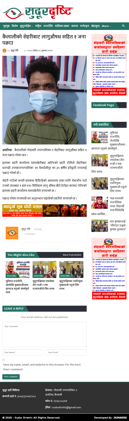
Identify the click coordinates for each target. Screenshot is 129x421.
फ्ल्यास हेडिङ (11, 276)
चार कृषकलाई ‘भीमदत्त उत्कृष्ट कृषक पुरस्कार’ (118, 225)
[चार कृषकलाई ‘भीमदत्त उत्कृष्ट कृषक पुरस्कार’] (99, 226)
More (105, 26)
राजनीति (48, 26)
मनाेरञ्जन (84, 26)
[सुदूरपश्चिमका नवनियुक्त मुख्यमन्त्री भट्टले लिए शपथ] (71, 269)
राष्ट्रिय (38, 26)
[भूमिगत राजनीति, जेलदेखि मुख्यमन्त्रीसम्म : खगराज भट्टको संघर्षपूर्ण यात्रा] (18, 269)
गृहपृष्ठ (6, 26)
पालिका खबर (62, 26)
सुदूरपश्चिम (25, 26)
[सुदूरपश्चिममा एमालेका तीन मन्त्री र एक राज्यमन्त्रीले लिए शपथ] (45, 269)
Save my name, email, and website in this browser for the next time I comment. (42, 367)
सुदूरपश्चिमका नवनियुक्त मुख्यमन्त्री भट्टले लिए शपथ (118, 185)
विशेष (15, 26)
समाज (74, 26)
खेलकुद (95, 26)
